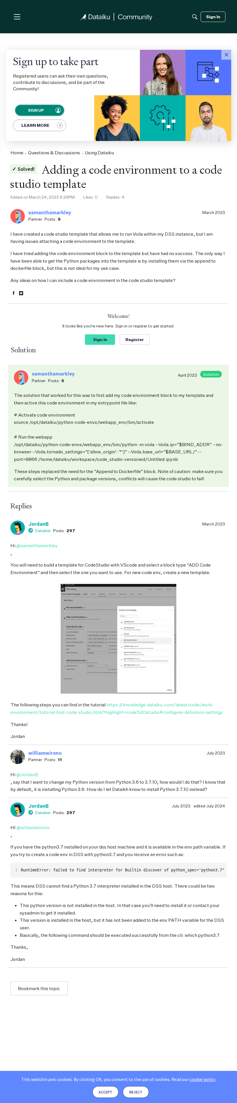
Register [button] (134, 339)
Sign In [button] (100, 339)
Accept (105, 1092)
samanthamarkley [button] (49, 212)
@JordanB (27, 774)
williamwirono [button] (45, 753)
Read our (193, 1079)
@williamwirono (32, 827)
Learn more (35, 125)
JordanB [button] (38, 524)
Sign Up (35, 110)
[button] (226, 55)
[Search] (195, 17)
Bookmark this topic (39, 988)
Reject (135, 1092)
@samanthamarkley (37, 545)
